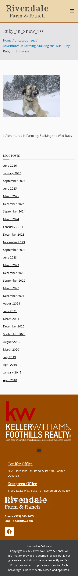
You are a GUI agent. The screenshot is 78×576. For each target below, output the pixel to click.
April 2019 (10, 365)
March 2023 (11, 265)
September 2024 (14, 211)
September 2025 (14, 181)
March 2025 (11, 196)
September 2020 (14, 334)
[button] (39, 450)
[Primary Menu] (72, 11)
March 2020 (11, 349)
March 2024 (11, 219)
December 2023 (13, 234)
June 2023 (10, 257)
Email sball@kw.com (19, 521)
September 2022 (14, 280)
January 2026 (12, 173)
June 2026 (10, 165)
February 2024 (13, 227)
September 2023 (14, 250)
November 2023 (14, 242)
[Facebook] (9, 531)
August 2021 (11, 303)
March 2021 (11, 319)
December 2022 (13, 273)
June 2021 (10, 311)
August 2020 (11, 342)
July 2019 (9, 357)
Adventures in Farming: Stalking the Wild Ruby (38, 136)
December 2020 (13, 326)
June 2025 (10, 188)
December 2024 (13, 204)
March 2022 (11, 288)
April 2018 (10, 380)
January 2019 (12, 372)
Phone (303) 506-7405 (19, 516)
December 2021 (13, 296)
